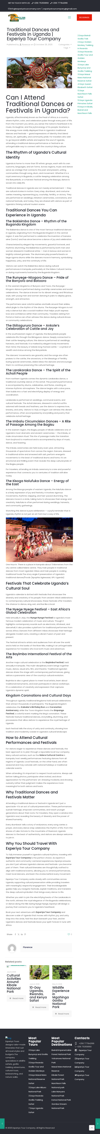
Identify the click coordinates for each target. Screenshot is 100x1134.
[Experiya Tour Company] (16, 17)
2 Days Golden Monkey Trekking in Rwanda (85, 45)
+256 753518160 (41, 3)
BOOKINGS (84, 17)
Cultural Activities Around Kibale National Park (14, 983)
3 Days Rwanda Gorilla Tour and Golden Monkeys (36, 1066)
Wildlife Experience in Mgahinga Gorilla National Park (60, 997)
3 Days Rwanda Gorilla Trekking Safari (36, 1099)
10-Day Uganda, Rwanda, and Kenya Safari (38, 994)
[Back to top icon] (92, 1128)
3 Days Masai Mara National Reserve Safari (85, 77)
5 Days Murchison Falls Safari (85, 93)
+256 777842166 (60, 3)
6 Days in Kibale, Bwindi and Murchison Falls (85, 110)
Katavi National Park (61, 1100)
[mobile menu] (69, 17)
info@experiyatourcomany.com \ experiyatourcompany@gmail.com (43, 8)
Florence (26, 44)
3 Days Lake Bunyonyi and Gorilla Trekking (85, 67)
